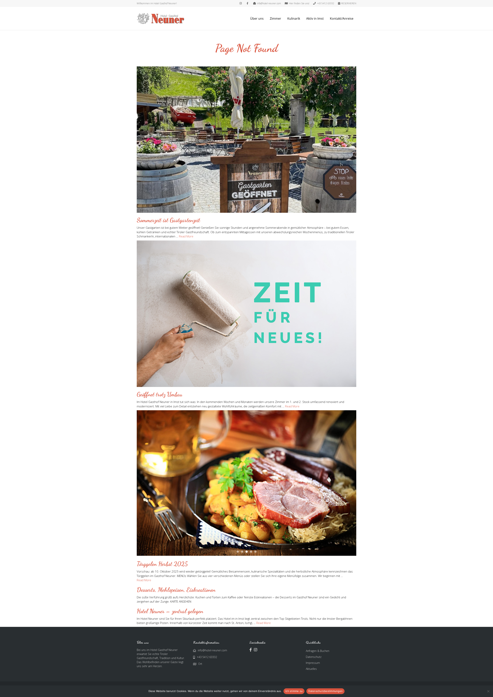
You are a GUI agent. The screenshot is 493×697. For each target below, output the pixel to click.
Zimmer (275, 18)
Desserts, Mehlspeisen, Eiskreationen (176, 608)
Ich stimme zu (294, 691)
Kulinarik (293, 18)
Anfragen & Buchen (317, 670)
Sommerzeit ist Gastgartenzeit (168, 220)
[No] (488, 691)
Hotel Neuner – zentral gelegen (170, 629)
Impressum (313, 682)
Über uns (257, 18)
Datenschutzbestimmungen (325, 691)
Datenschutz (313, 676)
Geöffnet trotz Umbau (159, 394)
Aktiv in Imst (315, 18)
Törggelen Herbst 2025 (162, 582)
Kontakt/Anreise (341, 18)
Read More (186, 236)
